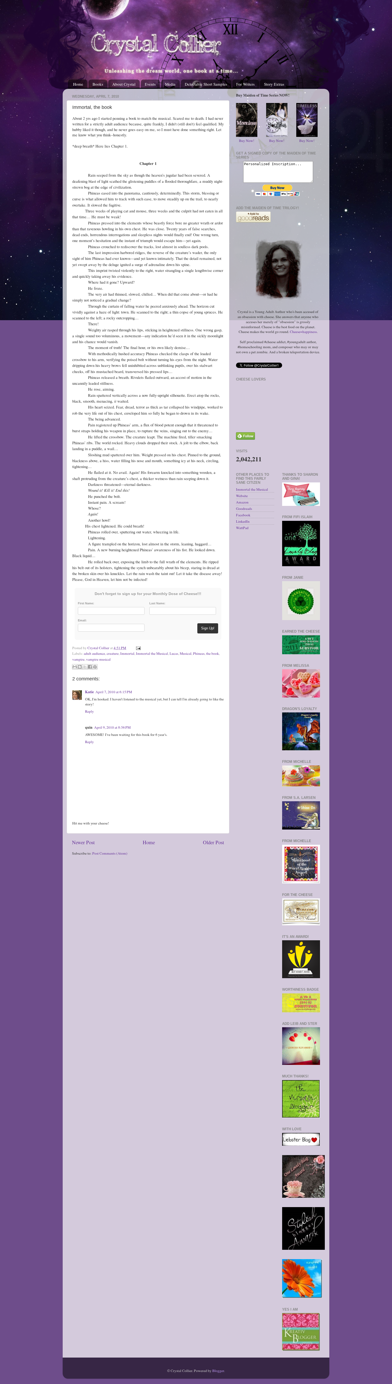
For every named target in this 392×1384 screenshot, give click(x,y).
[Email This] (74, 666)
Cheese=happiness (303, 331)
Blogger (218, 1370)
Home (78, 84)
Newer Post (83, 842)
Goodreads (244, 508)
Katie (89, 692)
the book (212, 653)
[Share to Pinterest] (95, 666)
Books (98, 84)
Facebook (243, 515)
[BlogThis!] (79, 666)
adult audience (94, 653)
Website (242, 495)
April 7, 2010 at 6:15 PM (113, 691)
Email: (82, 620)
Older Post (213, 842)
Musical (185, 653)
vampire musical (98, 659)
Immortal (127, 653)
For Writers (245, 84)
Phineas (199, 653)
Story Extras (274, 84)
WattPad (242, 527)
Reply (89, 711)
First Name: (86, 603)
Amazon (242, 502)
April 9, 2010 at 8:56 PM (112, 727)
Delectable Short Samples (206, 84)
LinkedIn (243, 521)
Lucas (174, 653)
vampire (78, 659)
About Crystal (123, 84)
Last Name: (157, 603)
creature (113, 653)
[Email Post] (137, 647)
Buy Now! (246, 140)
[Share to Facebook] (90, 666)
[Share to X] (84, 666)
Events (150, 84)
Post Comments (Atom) (109, 853)
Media (170, 84)
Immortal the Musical (152, 653)
